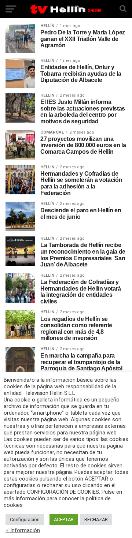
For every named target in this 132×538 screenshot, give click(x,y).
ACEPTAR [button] (64, 519)
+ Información (23, 530)
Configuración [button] (25, 519)
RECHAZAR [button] (96, 519)
